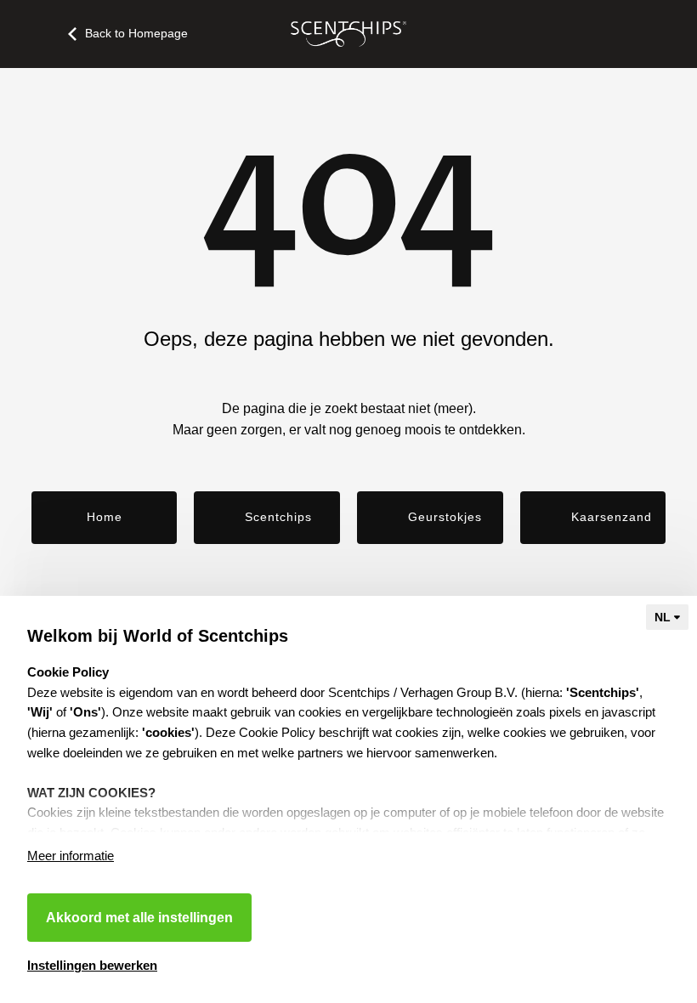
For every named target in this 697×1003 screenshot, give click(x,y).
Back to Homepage (136, 33)
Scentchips (278, 517)
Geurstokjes (445, 517)
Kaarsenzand (611, 517)
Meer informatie (70, 855)
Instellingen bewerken (92, 965)
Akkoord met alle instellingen (139, 917)
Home (104, 517)
